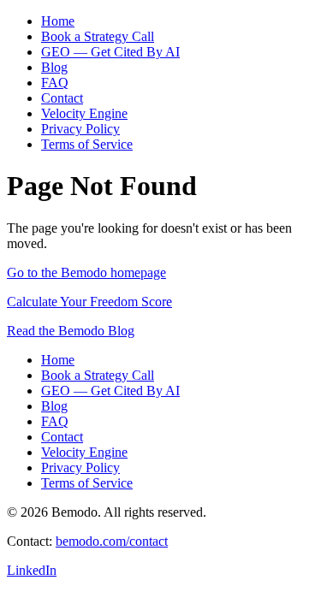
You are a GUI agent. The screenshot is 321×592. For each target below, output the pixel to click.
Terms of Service (87, 144)
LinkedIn (31, 570)
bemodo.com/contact (112, 541)
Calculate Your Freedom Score (89, 301)
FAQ (54, 82)
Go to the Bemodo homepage (86, 272)
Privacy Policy (80, 128)
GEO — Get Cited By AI (110, 51)
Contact (62, 98)
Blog (54, 67)
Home (57, 21)
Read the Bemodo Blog (70, 330)
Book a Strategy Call (97, 36)
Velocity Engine (84, 113)
